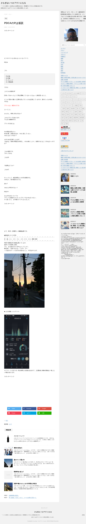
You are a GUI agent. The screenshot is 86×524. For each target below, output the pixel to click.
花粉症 (70, 120)
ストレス (75, 99)
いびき (63, 93)
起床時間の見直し (14, 495)
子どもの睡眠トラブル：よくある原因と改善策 (73, 81)
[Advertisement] (29, 43)
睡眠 (62, 66)
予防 (80, 105)
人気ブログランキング (67, 150)
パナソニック (77, 102)
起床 (75, 120)
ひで (10, 424)
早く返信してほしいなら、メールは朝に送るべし (23, 497)
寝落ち (80, 111)
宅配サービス (64, 75)
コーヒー (74, 96)
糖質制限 (82, 117)
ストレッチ (82, 99)
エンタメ (63, 48)
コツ (69, 96)
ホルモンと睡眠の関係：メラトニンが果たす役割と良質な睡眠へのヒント (77, 214)
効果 (63, 111)
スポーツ (63, 54)
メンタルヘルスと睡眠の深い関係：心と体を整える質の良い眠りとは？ (77, 225)
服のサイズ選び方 (19, 459)
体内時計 (73, 108)
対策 (68, 114)
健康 (62, 58)
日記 (7, 420)
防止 (63, 123)
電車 (67, 123)
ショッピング (64, 52)
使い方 (78, 108)
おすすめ (69, 93)
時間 (76, 114)
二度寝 (63, 108)
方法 (72, 114)
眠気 (67, 117)
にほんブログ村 (65, 140)
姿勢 (76, 111)
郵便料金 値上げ (19, 471)
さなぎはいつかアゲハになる (13, 3)
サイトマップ (44, 508)
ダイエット (69, 102)
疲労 (63, 117)
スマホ (63, 102)
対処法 (63, 114)
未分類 (62, 62)
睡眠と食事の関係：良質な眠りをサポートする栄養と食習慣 (77, 190)
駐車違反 (63, 72)
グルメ (62, 50)
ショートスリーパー (66, 99)
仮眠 (68, 108)
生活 (62, 64)
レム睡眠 (75, 105)
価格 (83, 108)
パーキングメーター (66, 105)
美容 (62, 68)
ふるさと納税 (76, 93)
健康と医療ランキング (66, 129)
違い (79, 120)
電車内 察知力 (18, 448)
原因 (67, 111)
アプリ (83, 93)
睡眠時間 (76, 117)
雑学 (62, 70)
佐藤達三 (63, 56)
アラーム (64, 96)
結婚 (63, 120)
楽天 (83, 114)
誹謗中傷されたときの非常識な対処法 (25, 483)
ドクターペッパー (19, 436)
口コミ (71, 111)
